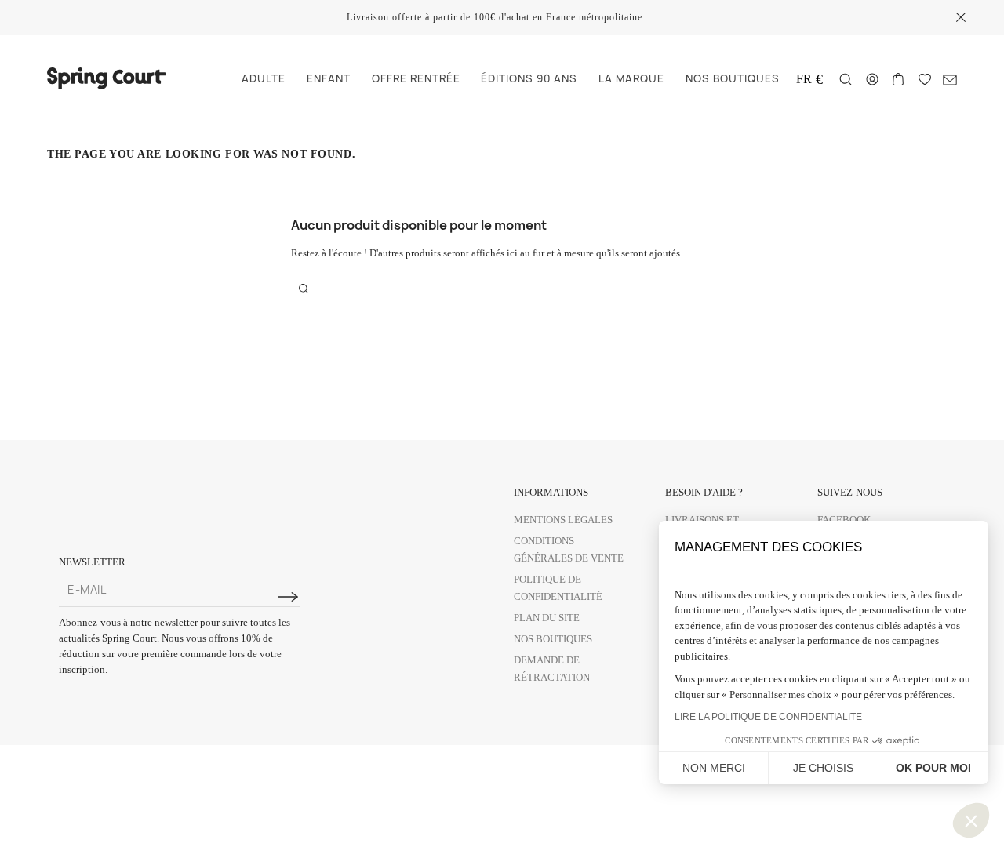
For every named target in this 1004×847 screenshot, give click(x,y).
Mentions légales (563, 519)
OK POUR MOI (933, 768)
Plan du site (547, 617)
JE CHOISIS (823, 768)
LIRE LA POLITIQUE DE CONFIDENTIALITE (768, 716)
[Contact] (950, 78)
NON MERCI (713, 768)
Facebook (844, 519)
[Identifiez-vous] (872, 78)
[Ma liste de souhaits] (925, 78)
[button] (971, 820)
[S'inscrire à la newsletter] (288, 596)
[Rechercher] (845, 79)
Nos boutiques (553, 639)
